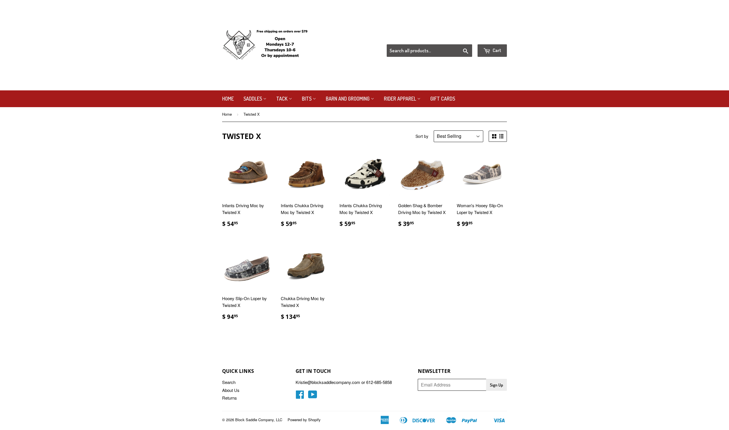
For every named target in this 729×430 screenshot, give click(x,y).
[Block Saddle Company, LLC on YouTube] (312, 396)
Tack (282, 98)
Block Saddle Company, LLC (258, 419)
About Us (230, 390)
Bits (307, 98)
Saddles (253, 98)
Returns (229, 398)
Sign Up (496, 385)
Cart (496, 50)
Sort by (421, 136)
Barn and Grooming (348, 98)
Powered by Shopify (304, 419)
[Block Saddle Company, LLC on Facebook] (300, 396)
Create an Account (491, 37)
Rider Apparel (400, 98)
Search (229, 382)
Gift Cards (442, 98)
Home (228, 98)
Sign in (460, 37)
